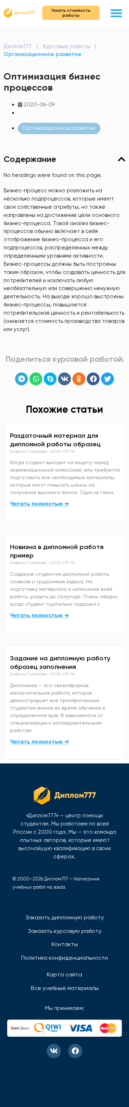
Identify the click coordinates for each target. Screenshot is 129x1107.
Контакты (65, 944)
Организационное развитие (42, 54)
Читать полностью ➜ (39, 503)
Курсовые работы (66, 46)
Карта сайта (64, 974)
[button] (116, 13)
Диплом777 (18, 46)
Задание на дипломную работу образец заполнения (60, 662)
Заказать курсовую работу (64, 931)
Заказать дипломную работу (64, 917)
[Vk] (54, 1051)
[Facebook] (75, 1051)
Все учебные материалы (65, 988)
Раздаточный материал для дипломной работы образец (55, 440)
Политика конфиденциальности (64, 957)
